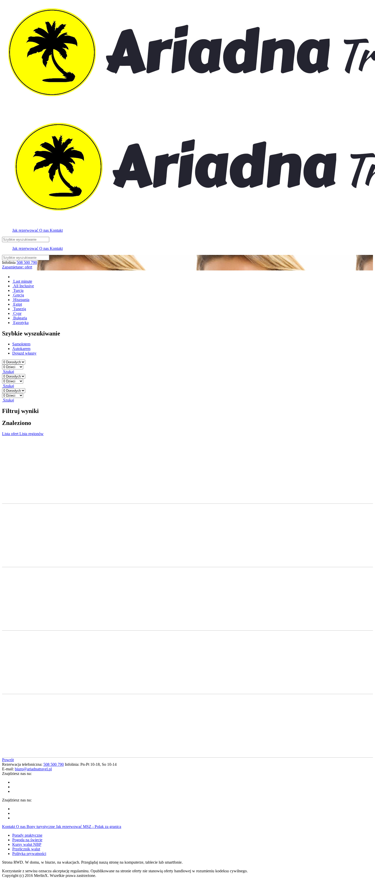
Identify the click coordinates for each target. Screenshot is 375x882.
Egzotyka (20, 322)
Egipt (17, 304)
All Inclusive (23, 286)
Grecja (18, 295)
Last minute (22, 281)
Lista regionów (31, 434)
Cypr (16, 313)
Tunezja (19, 309)
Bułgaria (19, 318)
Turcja (17, 290)
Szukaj (8, 371)
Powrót (8, 760)
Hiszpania (20, 299)
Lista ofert (10, 434)
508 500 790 (27, 262)
